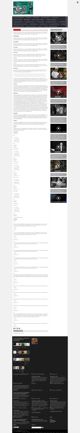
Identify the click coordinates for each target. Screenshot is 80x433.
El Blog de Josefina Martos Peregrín (57, 408)
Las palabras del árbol (54, 24)
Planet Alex (28, 17)
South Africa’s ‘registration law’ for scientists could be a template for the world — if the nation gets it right (21, 393)
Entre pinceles (36, 17)
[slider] (58, 60)
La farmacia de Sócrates (31, 26)
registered (16, 333)
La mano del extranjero (38, 374)
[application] (58, 38)
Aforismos (63, 24)
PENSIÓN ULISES (17, 417)
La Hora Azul (54, 374)
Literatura (51, 432)
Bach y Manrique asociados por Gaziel (37, 419)
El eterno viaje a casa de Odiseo (36, 376)
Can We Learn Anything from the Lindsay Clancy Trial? (21, 385)
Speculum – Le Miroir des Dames (50, 26)
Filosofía (45, 432)
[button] (58, 38)
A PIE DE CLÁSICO (36, 398)
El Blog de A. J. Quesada (20, 398)
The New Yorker (18, 383)
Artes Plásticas (28, 432)
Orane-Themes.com (26, 431)
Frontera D (35, 417)
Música (54, 432)
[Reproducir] (51, 42)
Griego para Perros (45, 17)
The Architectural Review (57, 383)
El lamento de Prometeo (51, 21)
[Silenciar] (63, 42)
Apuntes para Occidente (18, 26)
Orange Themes (19, 431)
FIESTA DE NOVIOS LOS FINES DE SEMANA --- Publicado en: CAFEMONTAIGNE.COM (20, 420)
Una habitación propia (29, 21)
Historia (48, 432)
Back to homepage (44, 29)
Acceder (51, 419)
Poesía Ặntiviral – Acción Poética (20, 24)
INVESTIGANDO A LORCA (54, 376)
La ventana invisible (17, 19)
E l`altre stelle (62, 21)
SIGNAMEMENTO (54, 398)
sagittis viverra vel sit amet (24, 122)
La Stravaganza (55, 17)
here (22, 217)
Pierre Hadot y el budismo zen (36, 412)
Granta (34, 383)
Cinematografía (36, 432)
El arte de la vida (43, 24)
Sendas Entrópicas (34, 24)
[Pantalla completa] (65, 42)
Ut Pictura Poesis (40, 21)
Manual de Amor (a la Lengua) (38, 19)
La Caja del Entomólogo (18, 17)
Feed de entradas (52, 420)
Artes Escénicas (24, 432)
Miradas (40, 26)
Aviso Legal (57, 432)
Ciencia (32, 432)
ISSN (66, 432)
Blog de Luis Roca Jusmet (20, 408)
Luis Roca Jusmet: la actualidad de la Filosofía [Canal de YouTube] (40, 409)
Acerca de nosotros (62, 432)
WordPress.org (52, 422)
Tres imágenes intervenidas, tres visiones (56, 411)
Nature (16, 390)
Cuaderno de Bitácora (18, 21)
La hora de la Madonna (51, 19)
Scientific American (37, 390)
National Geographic (56, 390)
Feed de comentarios (53, 421)
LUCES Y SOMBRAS (16, 410)
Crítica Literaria (41, 432)
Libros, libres (27, 19)
